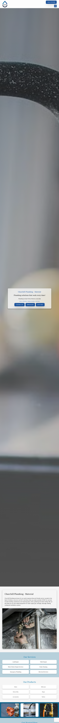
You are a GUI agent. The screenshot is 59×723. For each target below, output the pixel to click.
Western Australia (31, 301)
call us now (51, 2)
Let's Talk (40, 304)
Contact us (19, 304)
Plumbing (25, 301)
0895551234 (30, 304)
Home (20, 301)
